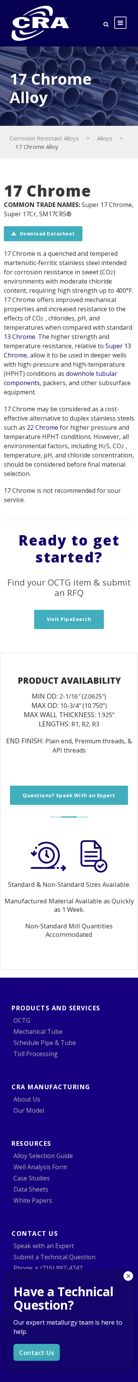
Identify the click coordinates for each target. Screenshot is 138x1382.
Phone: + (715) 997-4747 (47, 1268)
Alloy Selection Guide (43, 1156)
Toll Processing (35, 1054)
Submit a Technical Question (54, 1257)
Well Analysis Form (40, 1167)
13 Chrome (19, 336)
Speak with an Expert (43, 1246)
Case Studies (31, 1178)
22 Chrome (42, 427)
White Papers (32, 1200)
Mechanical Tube (37, 1031)
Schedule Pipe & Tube (44, 1042)
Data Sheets (30, 1189)
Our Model (28, 1110)
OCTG (21, 1020)
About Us (26, 1099)
